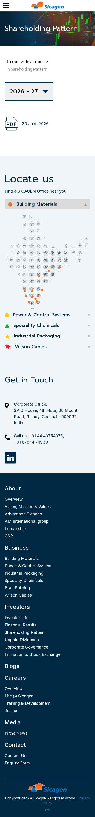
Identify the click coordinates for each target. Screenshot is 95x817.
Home (12, 61)
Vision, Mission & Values (28, 506)
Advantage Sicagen (23, 513)
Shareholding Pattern (25, 632)
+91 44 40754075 (46, 435)
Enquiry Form (17, 763)
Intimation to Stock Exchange (32, 654)
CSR (9, 535)
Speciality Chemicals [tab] (35, 325)
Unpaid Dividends (22, 639)
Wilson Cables (18, 595)
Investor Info (17, 617)
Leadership (15, 528)
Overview (14, 499)
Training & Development (27, 703)
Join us (11, 710)
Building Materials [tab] (36, 204)
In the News (16, 733)
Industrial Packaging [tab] (36, 335)
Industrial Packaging (24, 573)
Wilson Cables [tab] (30, 346)
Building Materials (22, 558)
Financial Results (20, 625)
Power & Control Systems (29, 565)
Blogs (12, 666)
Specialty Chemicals (24, 580)
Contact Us (15, 755)
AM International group (27, 521)
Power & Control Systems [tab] (40, 314)
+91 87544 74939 (31, 442)
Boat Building (17, 587)
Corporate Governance (26, 647)
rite (47, 810)
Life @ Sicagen (19, 695)
